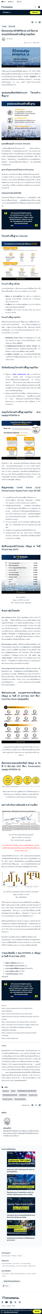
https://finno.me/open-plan (22, 225)
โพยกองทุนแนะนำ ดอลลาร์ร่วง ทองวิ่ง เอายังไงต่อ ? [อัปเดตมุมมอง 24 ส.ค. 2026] (20, 1193)
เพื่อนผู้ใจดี (7, 1128)
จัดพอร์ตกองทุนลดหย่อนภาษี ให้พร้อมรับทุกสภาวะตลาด (21, 1239)
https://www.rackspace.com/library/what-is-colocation (19, 1022)
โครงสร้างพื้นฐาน (20, 1099)
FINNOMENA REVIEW (10, 1095)
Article (13, 1091)
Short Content (7, 1099)
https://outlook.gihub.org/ (10, 1038)
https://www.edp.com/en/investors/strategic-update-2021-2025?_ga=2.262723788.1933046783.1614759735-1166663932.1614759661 (20, 1027)
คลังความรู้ (12, 26)
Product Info (33, 1095)
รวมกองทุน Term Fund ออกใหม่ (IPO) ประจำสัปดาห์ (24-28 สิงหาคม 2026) (21, 1216)
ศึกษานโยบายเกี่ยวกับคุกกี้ (11, 1312)
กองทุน (4, 26)
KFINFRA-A (23, 1095)
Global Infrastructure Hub (21, 374)
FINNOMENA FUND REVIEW (27, 1091)
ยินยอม (37, 1311)
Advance (6, 1091)
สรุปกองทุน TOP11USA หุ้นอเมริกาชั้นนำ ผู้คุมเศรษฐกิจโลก (20, 1170)
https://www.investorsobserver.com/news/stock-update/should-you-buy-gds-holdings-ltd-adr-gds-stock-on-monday (20, 1017)
